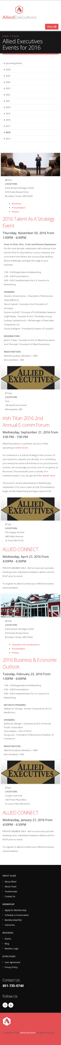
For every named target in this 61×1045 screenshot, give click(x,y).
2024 (8, 82)
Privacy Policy (11, 967)
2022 (8, 94)
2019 (8, 113)
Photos (15, 211)
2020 (8, 107)
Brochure (16, 203)
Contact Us (10, 896)
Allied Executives (28, 1032)
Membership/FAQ (13, 920)
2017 (8, 126)
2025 (8, 75)
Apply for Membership (15, 910)
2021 (8, 101)
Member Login (11, 948)
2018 (8, 119)
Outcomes (10, 925)
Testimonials (11, 891)
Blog (7, 943)
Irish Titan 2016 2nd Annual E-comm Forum (26, 421)
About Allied (10, 881)
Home (6, 36)
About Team (10, 886)
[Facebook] (5, 1005)
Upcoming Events (14, 63)
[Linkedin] (10, 1005)
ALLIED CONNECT (20, 549)
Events (8, 938)
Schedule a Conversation (17, 915)
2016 (8, 132)
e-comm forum (20, 447)
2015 (8, 138)
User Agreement (12, 962)
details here (49, 475)
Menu (50, 26)
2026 (8, 69)
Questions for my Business (26, 644)
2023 (8, 88)
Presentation (18, 207)
